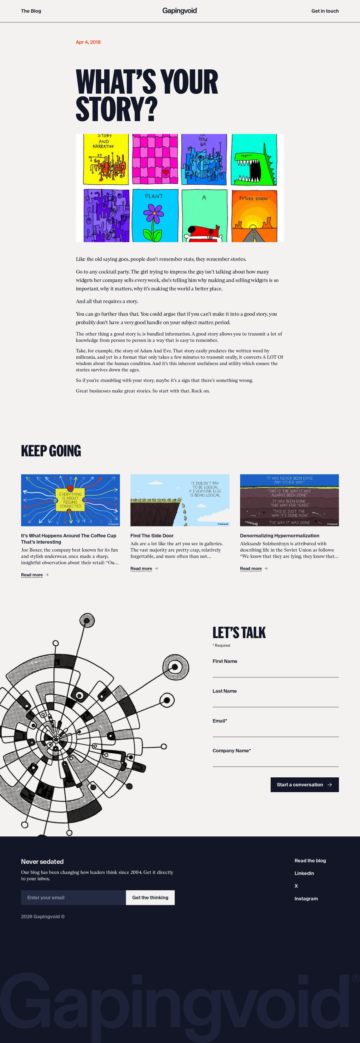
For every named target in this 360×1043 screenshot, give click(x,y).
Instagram (306, 898)
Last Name (225, 691)
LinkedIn (304, 873)
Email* (220, 721)
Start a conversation (300, 784)
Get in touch (325, 11)
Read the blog (310, 860)
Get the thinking (150, 897)
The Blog (31, 11)
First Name (225, 661)
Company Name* (232, 750)
